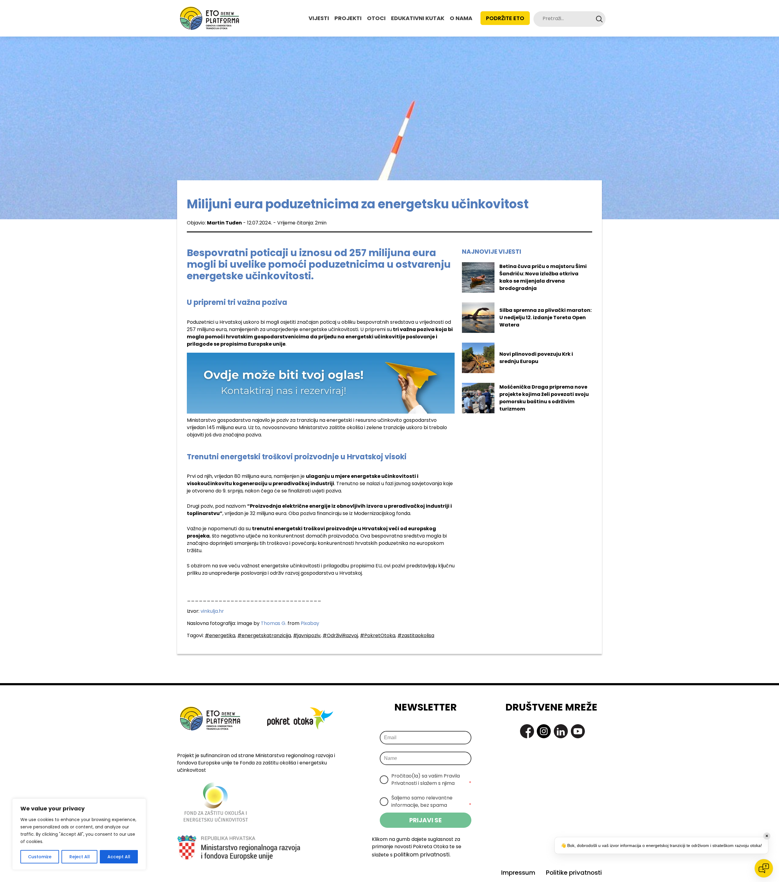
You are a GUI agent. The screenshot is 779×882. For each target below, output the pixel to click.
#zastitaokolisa (415, 635)
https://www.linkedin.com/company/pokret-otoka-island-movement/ (561, 731)
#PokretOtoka (377, 635)
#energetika (220, 635)
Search (599, 19)
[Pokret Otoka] (209, 18)
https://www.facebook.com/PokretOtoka (527, 731)
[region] (79, 834)
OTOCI (376, 18)
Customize (39, 857)
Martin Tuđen (224, 222)
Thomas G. (273, 623)
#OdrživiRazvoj (340, 635)
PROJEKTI (348, 18)
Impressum (518, 872)
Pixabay (310, 623)
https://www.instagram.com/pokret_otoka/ (544, 731)
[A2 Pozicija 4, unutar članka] (321, 382)
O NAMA (461, 18)
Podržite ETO (505, 18)
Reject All (79, 857)
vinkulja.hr (212, 611)
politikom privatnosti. (422, 854)
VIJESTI (319, 18)
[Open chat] (764, 868)
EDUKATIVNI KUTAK (417, 18)
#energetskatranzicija (264, 635)
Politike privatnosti (574, 872)
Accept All (118, 857)
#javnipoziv (306, 635)
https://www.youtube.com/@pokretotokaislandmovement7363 (578, 731)
